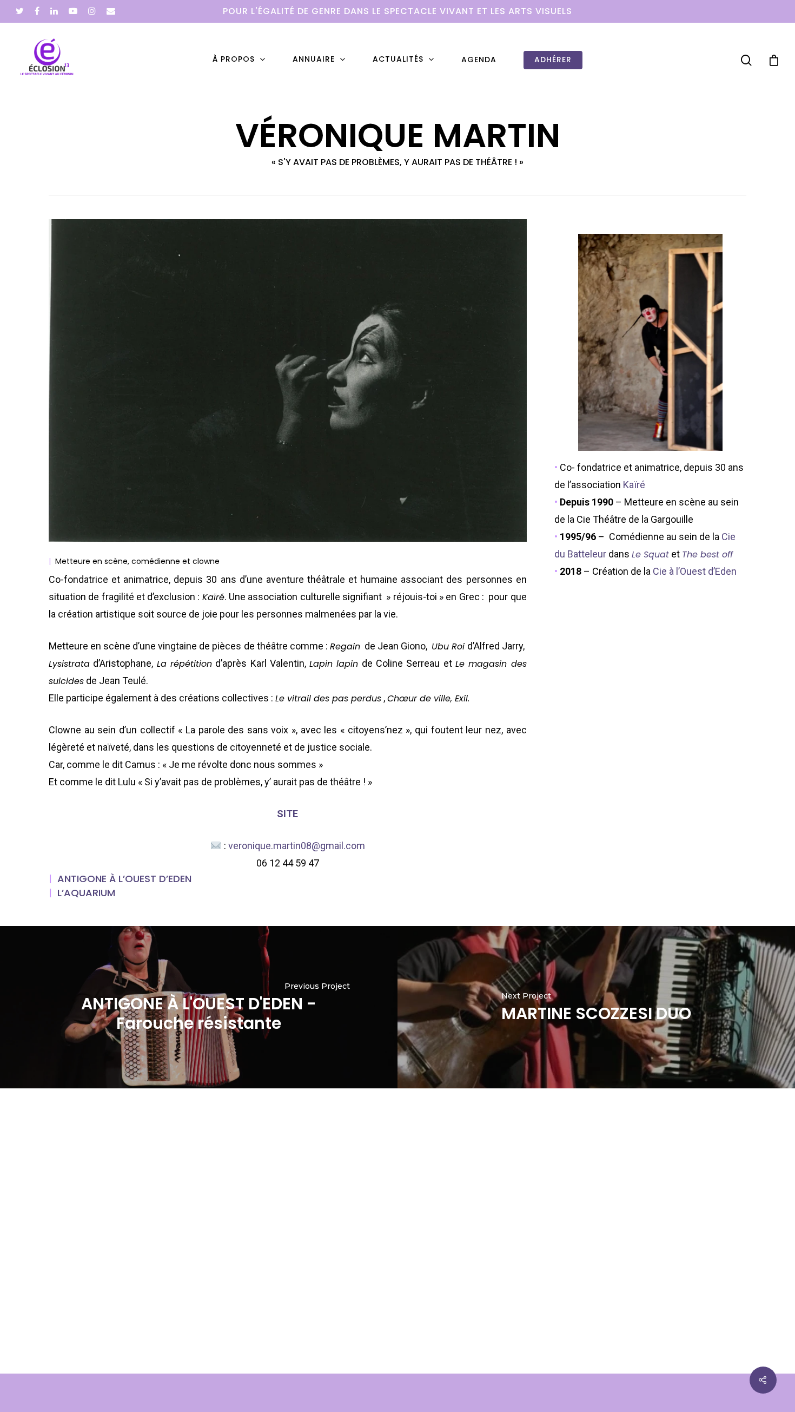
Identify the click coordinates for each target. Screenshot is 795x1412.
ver (296, 845)
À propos (234, 59)
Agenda (478, 60)
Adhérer (553, 60)
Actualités (398, 59)
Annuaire (314, 59)
